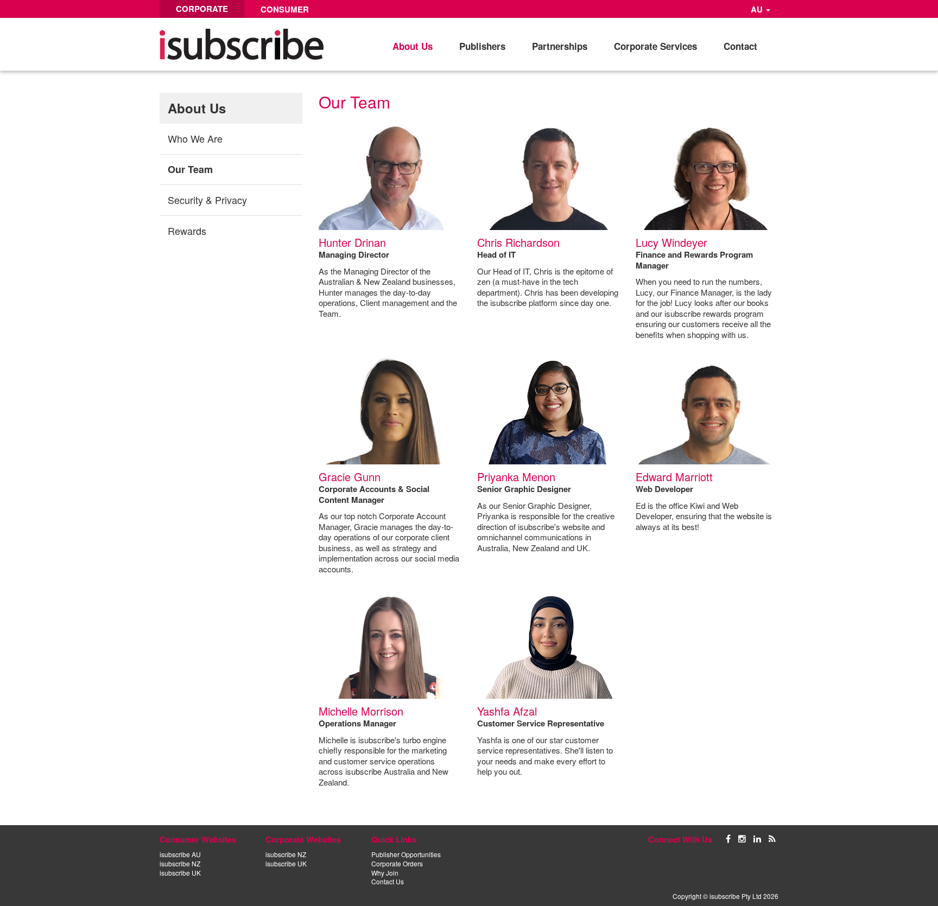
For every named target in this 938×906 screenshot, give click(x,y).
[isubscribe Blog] (772, 838)
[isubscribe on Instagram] (742, 838)
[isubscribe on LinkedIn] (757, 838)
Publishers (482, 46)
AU (758, 9)
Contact (740, 46)
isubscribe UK (180, 872)
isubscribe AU (180, 854)
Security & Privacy (207, 200)
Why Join (384, 872)
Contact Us (387, 881)
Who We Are (195, 138)
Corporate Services (655, 46)
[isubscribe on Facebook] (728, 838)
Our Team (190, 169)
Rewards (187, 231)
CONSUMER (285, 9)
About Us (412, 46)
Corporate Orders (397, 863)
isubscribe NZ (180, 863)
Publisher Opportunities (406, 854)
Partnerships (559, 46)
